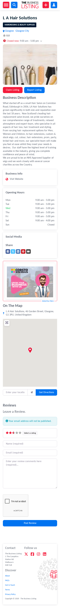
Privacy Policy (10, 594)
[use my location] (32, 392)
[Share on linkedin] (18, 251)
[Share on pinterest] (23, 251)
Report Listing (34, 90)
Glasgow (9, 31)
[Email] (28, 251)
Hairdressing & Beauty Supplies (20, 25)
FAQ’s (7, 580)
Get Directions (46, 392)
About (7, 576)
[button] (22, 41)
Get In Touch (10, 585)
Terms (7, 590)
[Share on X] (13, 251)
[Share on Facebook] (8, 251)
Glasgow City (22, 31)
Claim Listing (12, 90)
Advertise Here (48, 301)
